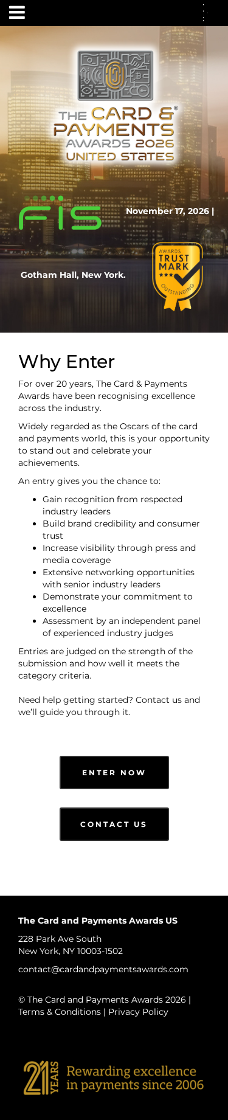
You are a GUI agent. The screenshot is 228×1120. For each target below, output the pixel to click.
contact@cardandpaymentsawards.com (103, 969)
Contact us (159, 699)
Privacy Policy (138, 1011)
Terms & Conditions (59, 1011)
